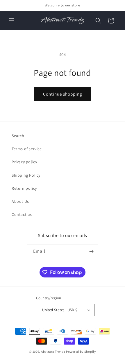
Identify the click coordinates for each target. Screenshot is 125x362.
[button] (11, 20)
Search (18, 135)
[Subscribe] (91, 251)
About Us (20, 201)
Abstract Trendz (53, 352)
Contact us (22, 214)
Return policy (24, 188)
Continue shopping (62, 94)
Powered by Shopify (81, 352)
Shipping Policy (26, 175)
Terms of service (27, 148)
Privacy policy (24, 161)
